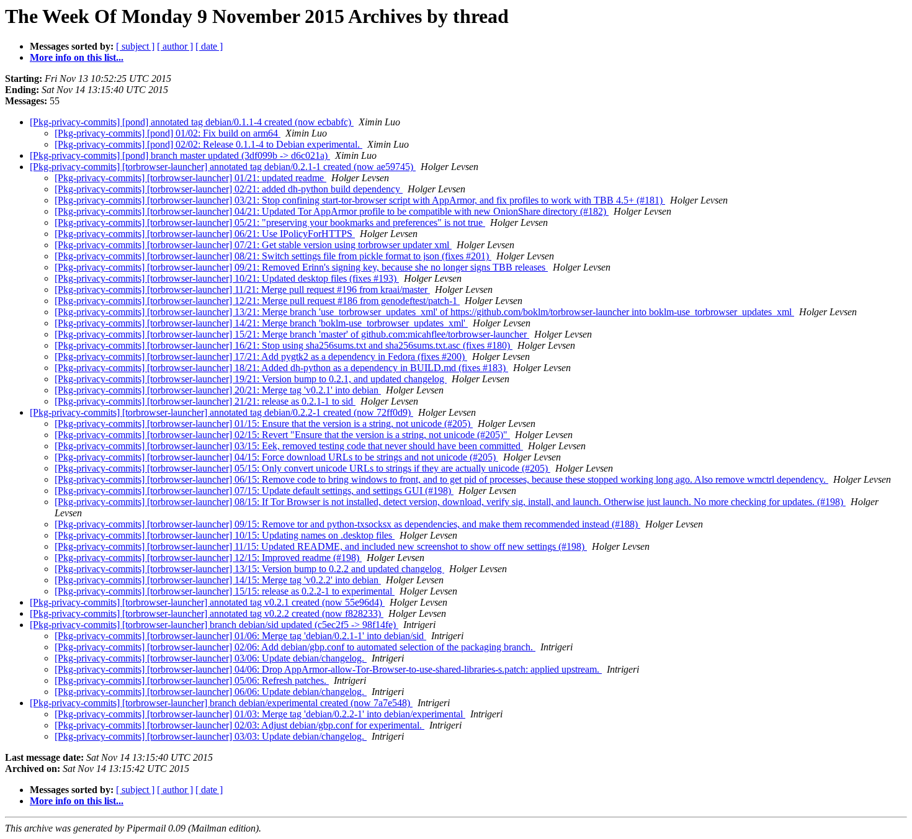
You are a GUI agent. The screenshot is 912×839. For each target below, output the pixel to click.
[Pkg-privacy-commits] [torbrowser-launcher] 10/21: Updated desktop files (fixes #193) (227, 278)
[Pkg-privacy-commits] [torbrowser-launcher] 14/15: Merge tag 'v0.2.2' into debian (218, 580)
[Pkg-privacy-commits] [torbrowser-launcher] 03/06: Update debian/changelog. (211, 658)
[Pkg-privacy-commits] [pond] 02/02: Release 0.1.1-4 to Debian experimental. (208, 144)
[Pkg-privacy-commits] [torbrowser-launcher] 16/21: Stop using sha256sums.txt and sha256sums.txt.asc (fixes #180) (283, 345)
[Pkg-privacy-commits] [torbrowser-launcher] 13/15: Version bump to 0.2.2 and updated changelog (249, 568)
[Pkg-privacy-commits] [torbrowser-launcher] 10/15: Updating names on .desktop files (225, 535)
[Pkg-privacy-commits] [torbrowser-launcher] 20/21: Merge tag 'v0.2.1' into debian (218, 390)
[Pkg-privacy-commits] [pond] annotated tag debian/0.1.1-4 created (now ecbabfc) (192, 122)
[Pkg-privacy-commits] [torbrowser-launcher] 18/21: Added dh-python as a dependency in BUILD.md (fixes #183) (281, 367)
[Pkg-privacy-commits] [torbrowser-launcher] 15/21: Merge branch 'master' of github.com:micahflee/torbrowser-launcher (292, 334)
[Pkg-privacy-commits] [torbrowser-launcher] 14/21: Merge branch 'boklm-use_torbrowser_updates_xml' (261, 323)
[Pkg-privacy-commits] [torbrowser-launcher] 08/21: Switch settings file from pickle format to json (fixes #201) (273, 256)
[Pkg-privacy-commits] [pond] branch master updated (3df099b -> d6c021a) (180, 155)
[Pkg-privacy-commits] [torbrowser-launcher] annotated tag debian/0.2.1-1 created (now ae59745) (223, 166)
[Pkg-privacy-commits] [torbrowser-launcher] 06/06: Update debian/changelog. (211, 691)
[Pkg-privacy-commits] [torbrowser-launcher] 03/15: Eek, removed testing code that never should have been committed (289, 446)
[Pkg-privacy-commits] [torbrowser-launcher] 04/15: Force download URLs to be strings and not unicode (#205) (276, 457)
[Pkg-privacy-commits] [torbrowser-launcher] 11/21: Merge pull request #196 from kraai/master (242, 289)
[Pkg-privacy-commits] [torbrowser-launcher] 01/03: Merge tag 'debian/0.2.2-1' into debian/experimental (260, 714)
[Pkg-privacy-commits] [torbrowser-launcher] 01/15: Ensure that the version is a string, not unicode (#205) (264, 423)
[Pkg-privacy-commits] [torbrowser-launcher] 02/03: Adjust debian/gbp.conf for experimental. (239, 725)
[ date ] (209, 46)
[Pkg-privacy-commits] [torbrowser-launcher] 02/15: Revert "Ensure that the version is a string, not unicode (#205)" (282, 434)
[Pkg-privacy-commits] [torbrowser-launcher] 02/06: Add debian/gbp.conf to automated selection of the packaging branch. (295, 647)
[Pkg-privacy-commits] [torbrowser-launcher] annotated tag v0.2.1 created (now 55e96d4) (207, 602)
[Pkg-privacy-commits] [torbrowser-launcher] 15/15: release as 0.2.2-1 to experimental (225, 591)
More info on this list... (76, 57)
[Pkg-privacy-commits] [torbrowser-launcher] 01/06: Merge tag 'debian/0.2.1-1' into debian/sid (240, 635)
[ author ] (175, 46)
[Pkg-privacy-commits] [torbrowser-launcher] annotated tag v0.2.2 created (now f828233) (206, 613)
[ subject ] (135, 46)
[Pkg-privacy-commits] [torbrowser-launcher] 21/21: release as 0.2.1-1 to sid (205, 401)
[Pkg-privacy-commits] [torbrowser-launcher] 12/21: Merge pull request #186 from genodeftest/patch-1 (257, 300)
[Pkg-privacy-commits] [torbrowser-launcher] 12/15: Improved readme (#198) (208, 557)
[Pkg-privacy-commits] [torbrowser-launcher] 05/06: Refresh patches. (192, 680)
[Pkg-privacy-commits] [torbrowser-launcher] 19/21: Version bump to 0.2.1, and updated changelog (251, 379)
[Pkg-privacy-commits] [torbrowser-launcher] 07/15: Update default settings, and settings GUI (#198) (254, 490)
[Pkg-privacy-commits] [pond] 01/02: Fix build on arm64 (167, 133)
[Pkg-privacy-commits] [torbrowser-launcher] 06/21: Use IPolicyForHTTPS (205, 233)
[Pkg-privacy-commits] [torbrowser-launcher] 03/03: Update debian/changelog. (211, 736)
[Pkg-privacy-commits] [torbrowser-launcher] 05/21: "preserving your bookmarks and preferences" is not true (270, 222)
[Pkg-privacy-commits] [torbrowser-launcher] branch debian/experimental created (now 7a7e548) (221, 703)
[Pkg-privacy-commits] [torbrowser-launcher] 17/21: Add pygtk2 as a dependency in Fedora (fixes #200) (261, 356)
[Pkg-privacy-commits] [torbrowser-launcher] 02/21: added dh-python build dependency (229, 189)
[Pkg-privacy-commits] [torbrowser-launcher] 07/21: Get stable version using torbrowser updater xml (253, 245)
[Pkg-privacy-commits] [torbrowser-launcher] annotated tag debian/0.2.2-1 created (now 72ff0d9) (221, 412)
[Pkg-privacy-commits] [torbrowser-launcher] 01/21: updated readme (190, 178)
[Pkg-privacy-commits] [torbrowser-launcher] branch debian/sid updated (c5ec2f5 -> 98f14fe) (214, 624)
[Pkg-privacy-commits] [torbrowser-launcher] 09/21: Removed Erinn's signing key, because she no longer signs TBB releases (301, 267)
